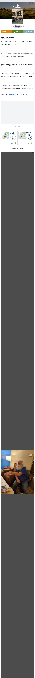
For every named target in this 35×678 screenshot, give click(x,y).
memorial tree (12, 94)
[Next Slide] (32, 472)
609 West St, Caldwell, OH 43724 (14, 140)
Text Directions (11, 143)
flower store (26, 94)
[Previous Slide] (2, 472)
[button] (5, 134)
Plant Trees (15, 143)
